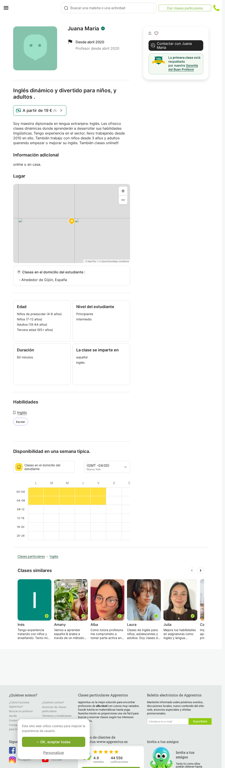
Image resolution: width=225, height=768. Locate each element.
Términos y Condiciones (57, 715)
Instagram (24, 759)
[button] (156, 33)
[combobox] (108, 8)
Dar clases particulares (185, 8)
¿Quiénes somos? (53, 702)
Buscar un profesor (21, 711)
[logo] (36, 8)
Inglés (22, 412)
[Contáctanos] (216, 8)
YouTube (56, 759)
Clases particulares (31, 556)
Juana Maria (83, 29)
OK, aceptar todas (55, 742)
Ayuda (13, 715)
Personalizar (53, 752)
